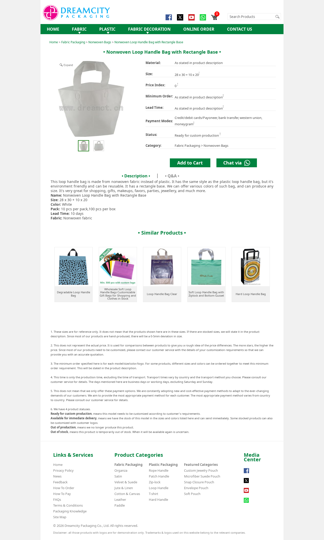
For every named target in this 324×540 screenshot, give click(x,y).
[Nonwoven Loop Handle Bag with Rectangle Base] (83, 146)
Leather (120, 499)
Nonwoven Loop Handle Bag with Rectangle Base (148, 42)
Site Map (59, 517)
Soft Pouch (192, 493)
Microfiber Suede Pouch (202, 476)
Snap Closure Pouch (199, 482)
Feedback (60, 482)
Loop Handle (158, 488)
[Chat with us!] (246, 503)
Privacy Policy (63, 470)
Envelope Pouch (196, 488)
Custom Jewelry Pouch (201, 470)
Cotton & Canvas (127, 493)
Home (53, 42)
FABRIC (79, 29)
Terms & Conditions (68, 505)
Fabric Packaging (73, 42)
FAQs (57, 499)
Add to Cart (190, 163)
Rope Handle (158, 470)
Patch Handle (159, 476)
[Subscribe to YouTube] (246, 493)
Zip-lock (154, 482)
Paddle (119, 505)
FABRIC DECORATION (149, 29)
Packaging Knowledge (70, 511)
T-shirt (153, 493)
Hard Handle (158, 499)
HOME (53, 29)
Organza (120, 470)
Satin (118, 476)
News (57, 476)
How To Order (63, 488)
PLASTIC (107, 29)
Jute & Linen (123, 488)
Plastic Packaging (163, 464)
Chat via (233, 163)
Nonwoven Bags (99, 42)
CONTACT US (239, 29)
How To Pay (62, 493)
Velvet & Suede (125, 482)
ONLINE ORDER (198, 29)
